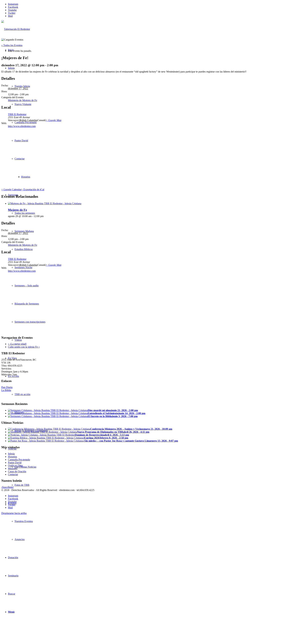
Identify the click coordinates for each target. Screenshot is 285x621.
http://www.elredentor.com (22, 126)
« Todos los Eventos (11, 45)
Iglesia (11, 453)
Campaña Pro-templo (19, 459)
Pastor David (14, 462)
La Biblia (6, 390)
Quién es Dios (15, 465)
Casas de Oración (17, 471)
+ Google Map (53, 120)
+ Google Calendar (11, 189)
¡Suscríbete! (7, 487)
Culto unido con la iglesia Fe (24, 346)
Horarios (12, 456)
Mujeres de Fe (17, 210)
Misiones (12, 468)
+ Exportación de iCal (32, 189)
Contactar (13, 474)
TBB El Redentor (17, 114)
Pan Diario (7, 387)
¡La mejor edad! (17, 343)
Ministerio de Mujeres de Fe (22, 100)
